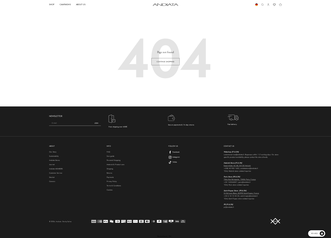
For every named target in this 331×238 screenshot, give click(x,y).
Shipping (110, 169)
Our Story (52, 152)
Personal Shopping (113, 160)
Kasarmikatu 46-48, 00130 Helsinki (237, 166)
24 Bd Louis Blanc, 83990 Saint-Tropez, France (241, 193)
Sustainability (54, 156)
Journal (52, 164)
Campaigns (65, 4)
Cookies (109, 190)
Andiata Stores (54, 160)
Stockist (51, 177)
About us (80, 4)
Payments (110, 177)
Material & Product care (115, 164)
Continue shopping (165, 62)
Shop (51, 4)
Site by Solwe (66, 221)
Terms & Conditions (114, 186)
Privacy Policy (112, 181)
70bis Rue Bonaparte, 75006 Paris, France (240, 179)
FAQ (108, 152)
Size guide (110, 156)
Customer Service (55, 173)
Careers (52, 181)
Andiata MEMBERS (56, 169)
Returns (109, 173)
